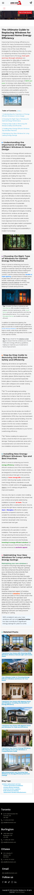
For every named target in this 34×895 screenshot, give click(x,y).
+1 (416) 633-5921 (8, 820)
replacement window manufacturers (14, 792)
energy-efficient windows (11, 787)
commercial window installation (13, 785)
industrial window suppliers (11, 789)
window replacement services (11, 784)
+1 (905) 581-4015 (8, 840)
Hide (19, 110)
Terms (17, 892)
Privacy (22, 892)
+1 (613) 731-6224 (8, 859)
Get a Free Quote (25, 12)
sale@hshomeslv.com (9, 822)
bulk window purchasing (10, 790)
